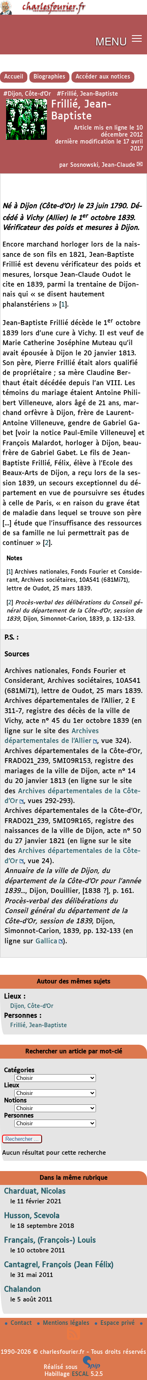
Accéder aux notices (103, 77)
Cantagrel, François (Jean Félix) (59, 1265)
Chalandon (22, 1289)
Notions (15, 1100)
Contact (22, 1323)
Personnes (18, 1116)
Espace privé (118, 1323)
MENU (111, 40)
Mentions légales (67, 1323)
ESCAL (80, 1374)
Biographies (49, 77)
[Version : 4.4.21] (91, 1367)
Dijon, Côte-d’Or (31, 1006)
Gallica (46, 941)
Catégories (19, 1070)
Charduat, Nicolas (35, 1191)
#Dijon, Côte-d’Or (27, 94)
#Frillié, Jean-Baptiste (87, 94)
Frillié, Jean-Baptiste (38, 1025)
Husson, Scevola (32, 1216)
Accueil (13, 77)
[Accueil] (73, 13)
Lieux (11, 1085)
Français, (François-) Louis (50, 1240)
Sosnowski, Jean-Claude (102, 165)
